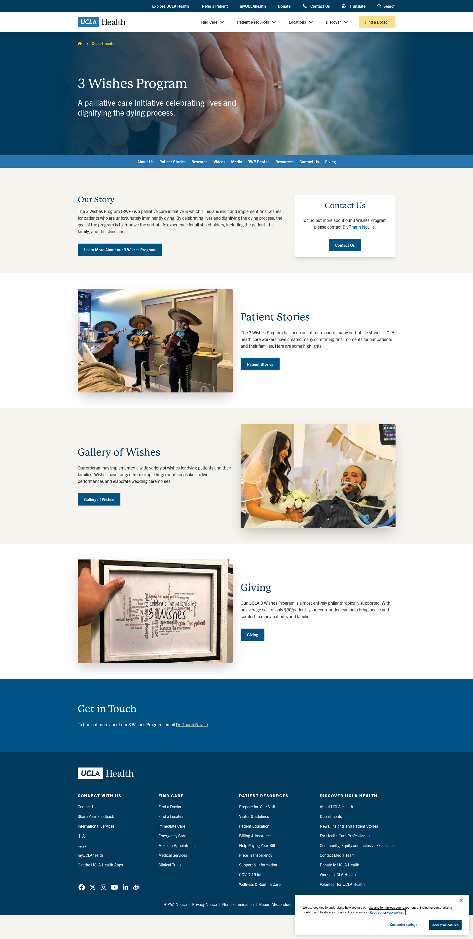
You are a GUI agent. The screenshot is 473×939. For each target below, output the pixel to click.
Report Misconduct (275, 904)
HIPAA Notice (175, 904)
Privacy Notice (204, 904)
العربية (83, 845)
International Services (96, 825)
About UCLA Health (336, 806)
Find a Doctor (377, 21)
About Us (145, 161)
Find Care (209, 21)
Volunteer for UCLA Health (342, 884)
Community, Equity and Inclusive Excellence (357, 845)
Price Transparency (255, 855)
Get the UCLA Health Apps (100, 864)
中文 (82, 835)
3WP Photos (258, 161)
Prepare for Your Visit (257, 806)
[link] (82, 887)
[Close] (461, 900)
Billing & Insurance (255, 835)
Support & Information (258, 864)
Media (236, 161)
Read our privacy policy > (387, 912)
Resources (284, 161)
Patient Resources (253, 21)
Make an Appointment (177, 845)
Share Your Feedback (96, 816)
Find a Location (171, 816)
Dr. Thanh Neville (359, 227)
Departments (103, 43)
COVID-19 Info (251, 874)
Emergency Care (172, 835)
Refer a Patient (215, 5)
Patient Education (254, 825)
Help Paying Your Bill (257, 845)
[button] (171, 6)
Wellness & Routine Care (260, 884)
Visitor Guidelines (254, 816)
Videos (219, 161)
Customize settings (403, 924)
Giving (330, 161)
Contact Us (319, 5)
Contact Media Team (337, 855)
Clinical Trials (169, 864)
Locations (297, 21)
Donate (284, 5)
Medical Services (172, 855)
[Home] (80, 43)
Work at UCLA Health (338, 874)
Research (199, 161)
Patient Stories (172, 161)
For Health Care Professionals (345, 835)
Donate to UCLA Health (339, 864)
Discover (333, 21)
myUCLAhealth (253, 5)
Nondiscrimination (238, 904)
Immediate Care (171, 825)
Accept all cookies (445, 925)
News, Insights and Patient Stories (349, 825)
